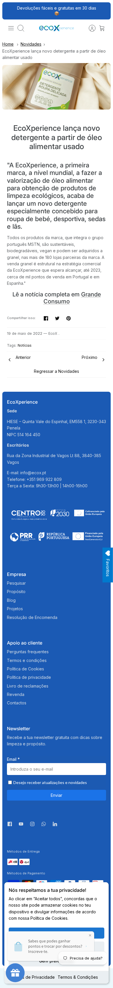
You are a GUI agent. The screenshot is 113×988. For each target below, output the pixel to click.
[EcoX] (56, 28)
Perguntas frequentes (28, 651)
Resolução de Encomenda (32, 617)
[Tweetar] (57, 318)
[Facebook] (9, 824)
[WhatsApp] (43, 825)
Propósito (16, 591)
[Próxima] (103, 11)
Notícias (25, 345)
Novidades (31, 44)
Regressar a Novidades (56, 371)
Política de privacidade (29, 677)
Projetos (15, 608)
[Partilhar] (46, 318)
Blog (11, 600)
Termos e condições (27, 660)
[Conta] (89, 28)
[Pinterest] (68, 318)
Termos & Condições (78, 977)
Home (8, 44)
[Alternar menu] (11, 28)
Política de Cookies (25, 668)
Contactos (16, 702)
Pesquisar (16, 583)
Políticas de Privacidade (32, 977)
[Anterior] (10, 11)
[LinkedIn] (55, 825)
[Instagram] (32, 824)
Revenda (15, 694)
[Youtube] (21, 824)
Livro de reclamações (27, 685)
